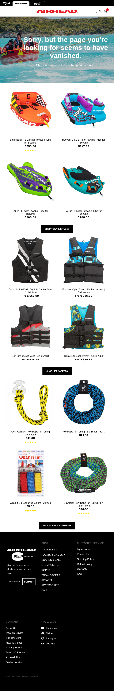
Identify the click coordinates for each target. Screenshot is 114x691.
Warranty (82, 569)
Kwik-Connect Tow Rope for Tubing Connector (30, 433)
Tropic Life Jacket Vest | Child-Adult (83, 356)
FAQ (79, 573)
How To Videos (14, 642)
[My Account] (100, 11)
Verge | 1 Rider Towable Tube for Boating (84, 212)
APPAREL (47, 580)
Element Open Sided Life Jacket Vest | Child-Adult (83, 291)
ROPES (45, 570)
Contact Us (83, 554)
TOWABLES (48, 549)
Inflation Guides (14, 633)
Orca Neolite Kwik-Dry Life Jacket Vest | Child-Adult (30, 291)
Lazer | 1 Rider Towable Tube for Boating (30, 212)
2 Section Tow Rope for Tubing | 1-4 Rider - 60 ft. (83, 504)
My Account (83, 549)
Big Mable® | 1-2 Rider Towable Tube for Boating (30, 141)
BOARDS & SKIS (51, 560)
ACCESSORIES (50, 585)
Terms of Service (15, 652)
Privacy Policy (14, 647)
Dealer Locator (14, 662)
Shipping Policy (85, 559)
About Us (11, 628)
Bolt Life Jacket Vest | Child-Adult (30, 356)
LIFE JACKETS (49, 565)
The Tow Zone (13, 637)
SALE (44, 590)
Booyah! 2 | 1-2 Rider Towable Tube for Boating (83, 141)
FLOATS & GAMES (52, 554)
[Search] (95, 11)
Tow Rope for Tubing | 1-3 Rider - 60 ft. (83, 431)
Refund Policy (84, 564)
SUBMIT (29, 582)
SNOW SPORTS (50, 575)
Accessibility (13, 657)
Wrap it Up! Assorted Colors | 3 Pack (30, 503)
